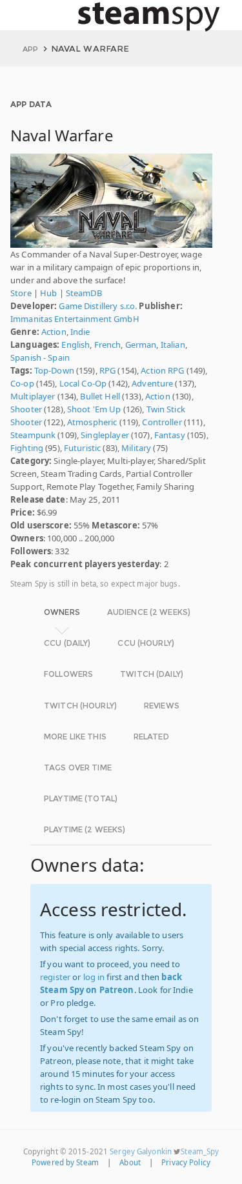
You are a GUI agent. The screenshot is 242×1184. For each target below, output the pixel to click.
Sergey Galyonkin (141, 1151)
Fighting (26, 448)
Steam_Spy (200, 1151)
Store (21, 293)
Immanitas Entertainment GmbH (74, 319)
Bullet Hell (99, 396)
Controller (161, 422)
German (141, 344)
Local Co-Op (82, 383)
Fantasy (169, 435)
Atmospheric (92, 422)
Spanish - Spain (40, 357)
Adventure (152, 383)
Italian (173, 344)
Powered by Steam (65, 1162)
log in (94, 977)
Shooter (26, 409)
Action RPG (162, 370)
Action (53, 331)
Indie (80, 331)
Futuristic (82, 448)
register (55, 977)
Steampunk (32, 435)
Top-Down (54, 370)
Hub (48, 293)
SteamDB (84, 293)
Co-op (22, 383)
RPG (107, 370)
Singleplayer (105, 435)
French (107, 344)
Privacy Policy (185, 1162)
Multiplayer (32, 396)
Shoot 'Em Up (94, 409)
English (75, 344)
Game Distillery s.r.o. (98, 306)
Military (136, 448)
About (130, 1162)
